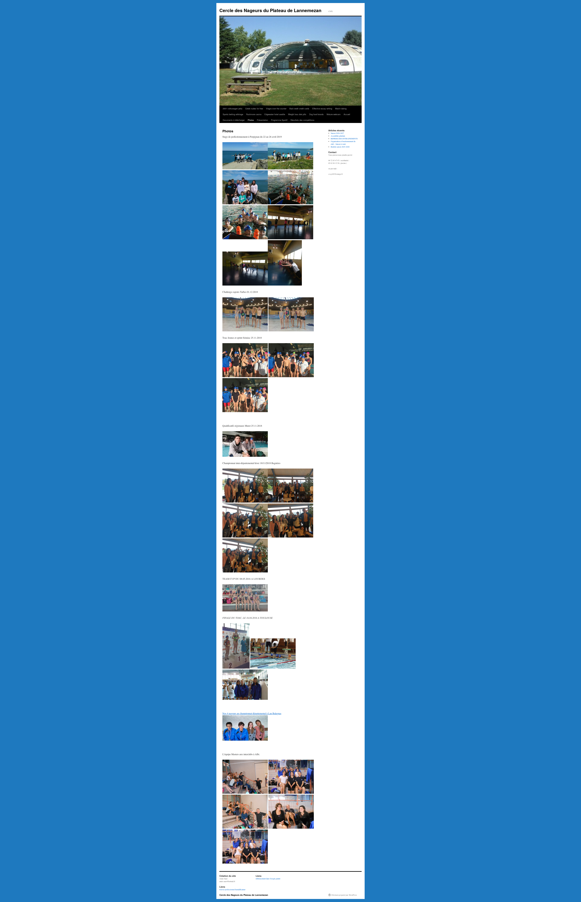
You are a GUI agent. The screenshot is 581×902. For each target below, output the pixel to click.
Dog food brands (316, 114)
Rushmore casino (253, 114)
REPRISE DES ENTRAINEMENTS (344, 138)
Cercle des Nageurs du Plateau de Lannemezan (270, 10)
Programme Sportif (279, 120)
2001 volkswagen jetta (232, 108)
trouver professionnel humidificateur (232, 889)
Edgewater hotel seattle (274, 114)
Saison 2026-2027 (337, 133)
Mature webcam (334, 114)
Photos (251, 120)
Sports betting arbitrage (233, 114)
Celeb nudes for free (254, 108)
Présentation (262, 120)
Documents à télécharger (234, 120)
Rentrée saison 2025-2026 (340, 146)
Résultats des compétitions (302, 120)
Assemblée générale (338, 136)
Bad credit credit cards (299, 108)
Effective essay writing (322, 108)
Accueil (347, 114)
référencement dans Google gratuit (268, 878)
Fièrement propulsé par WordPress (344, 895)
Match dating (340, 108)
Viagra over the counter (276, 108)
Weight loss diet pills (297, 114)
